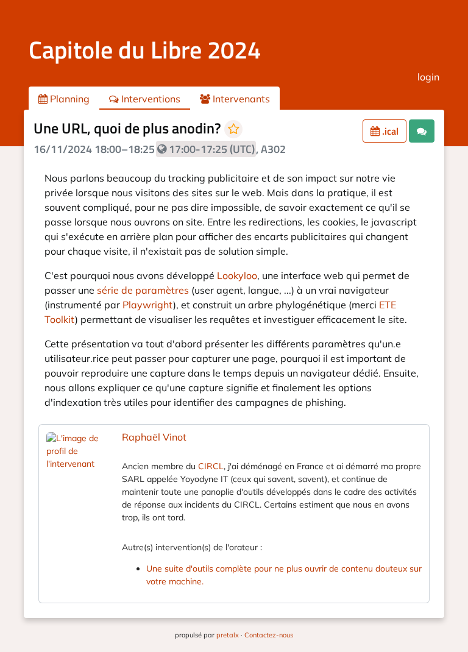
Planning (69, 99)
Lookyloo (237, 275)
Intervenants (240, 99)
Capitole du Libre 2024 (145, 49)
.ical (389, 131)
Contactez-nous (268, 635)
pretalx (227, 635)
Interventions (149, 99)
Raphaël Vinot (154, 437)
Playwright (147, 305)
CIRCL (211, 466)
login (428, 77)
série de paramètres (143, 290)
